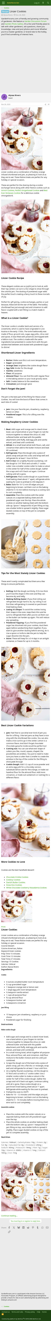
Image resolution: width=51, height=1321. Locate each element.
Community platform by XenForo (21, 1319)
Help (38, 1312)
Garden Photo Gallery (14, 24)
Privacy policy (30, 1312)
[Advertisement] (25, 64)
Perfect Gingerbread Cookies (27, 190)
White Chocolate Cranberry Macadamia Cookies (26, 887)
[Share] (45, 104)
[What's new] (43, 3)
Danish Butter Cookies (15, 882)
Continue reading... (9, 1215)
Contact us (6, 1312)
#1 (49, 104)
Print (3, 926)
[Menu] (3, 2)
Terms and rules (17, 1312)
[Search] (48, 3)
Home (44, 1312)
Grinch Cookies (7, 190)
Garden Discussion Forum (35, 21)
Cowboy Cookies (13, 879)
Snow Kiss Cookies (14, 885)
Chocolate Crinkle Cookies (17, 877)
